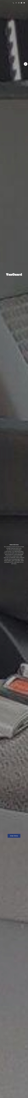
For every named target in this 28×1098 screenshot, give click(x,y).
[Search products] (26, 64)
